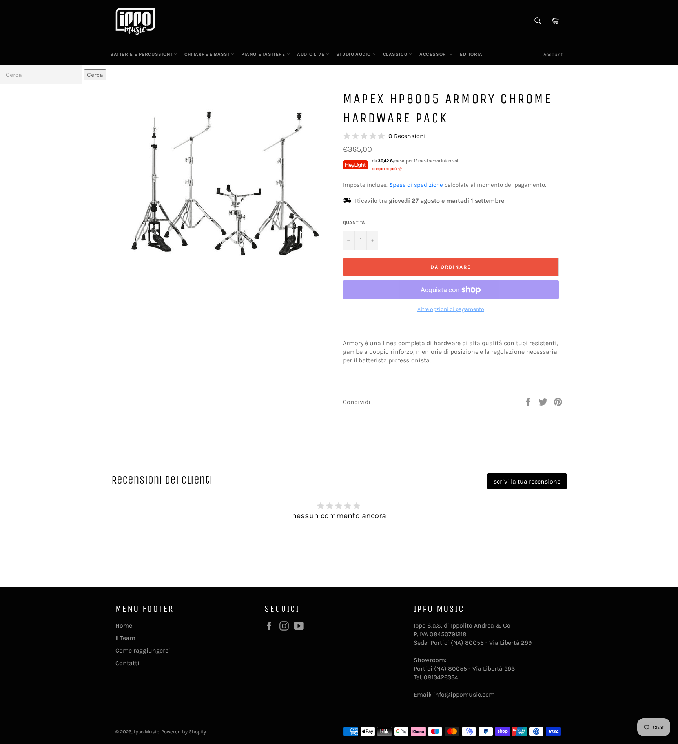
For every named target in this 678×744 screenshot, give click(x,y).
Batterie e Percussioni (142, 54)
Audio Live (311, 54)
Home (123, 625)
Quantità (354, 222)
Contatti (127, 663)
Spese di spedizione (416, 184)
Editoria (471, 54)
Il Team (125, 638)
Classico (396, 54)
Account (553, 54)
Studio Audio (354, 54)
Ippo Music (146, 732)
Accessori (434, 54)
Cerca (95, 74)
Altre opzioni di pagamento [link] (450, 309)
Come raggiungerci (142, 650)
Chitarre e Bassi (207, 54)
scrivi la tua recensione (527, 481)
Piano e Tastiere (263, 54)
